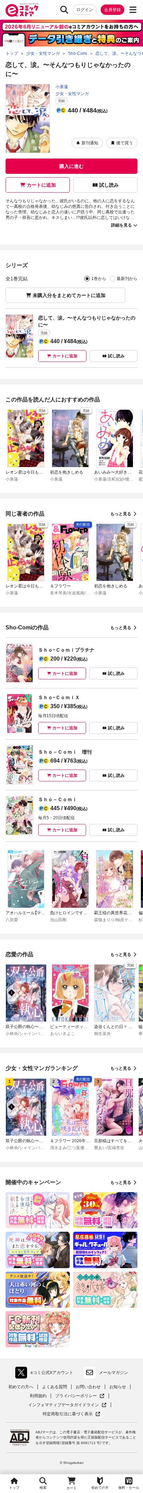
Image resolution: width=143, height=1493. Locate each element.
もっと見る (120, 513)
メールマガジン (113, 1372)
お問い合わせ (88, 1386)
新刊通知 (90, 143)
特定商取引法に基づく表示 (71, 1414)
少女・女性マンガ (72, 93)
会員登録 (112, 9)
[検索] (64, 9)
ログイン (84, 9)
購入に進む (71, 166)
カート (71, 1488)
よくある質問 (54, 1386)
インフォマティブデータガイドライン (63, 1405)
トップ (14, 1488)
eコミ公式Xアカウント (46, 1374)
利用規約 (38, 1395)
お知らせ (117, 1386)
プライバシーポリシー (79, 1396)
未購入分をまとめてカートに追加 (69, 295)
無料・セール (128, 1488)
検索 (43, 1488)
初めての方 (100, 1488)
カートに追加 (41, 185)
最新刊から (127, 278)
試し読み (109, 185)
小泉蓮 (62, 86)
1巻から (98, 278)
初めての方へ (20, 1386)
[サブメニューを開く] (132, 9)
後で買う (124, 143)
